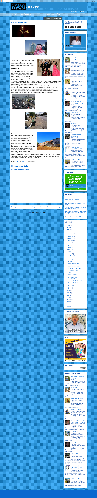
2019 (68, 297)
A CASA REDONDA (73, 275)
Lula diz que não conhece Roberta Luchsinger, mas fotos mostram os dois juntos (75, 203)
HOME (14, 14)
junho (70, 247)
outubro (70, 238)
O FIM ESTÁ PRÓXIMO (77, 80)
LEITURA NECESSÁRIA (52, 14)
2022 (68, 290)
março (70, 254)
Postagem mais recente (18, 207)
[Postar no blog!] (30, 161)
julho (69, 245)
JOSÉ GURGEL (26, 14)
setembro (70, 240)
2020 (68, 295)
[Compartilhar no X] (31, 161)
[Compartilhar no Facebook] (32, 161)
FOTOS (38, 14)
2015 (68, 306)
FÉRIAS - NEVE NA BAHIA (75, 280)
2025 (68, 227)
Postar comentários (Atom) (38, 212)
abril (69, 251)
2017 (68, 301)
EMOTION (73, 124)
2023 (68, 232)
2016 (68, 304)
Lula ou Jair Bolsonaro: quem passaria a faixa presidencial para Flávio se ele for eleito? (75, 213)
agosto (70, 242)
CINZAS (70, 272)
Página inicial (36, 207)
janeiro (70, 288)
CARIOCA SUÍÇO (75, 159)
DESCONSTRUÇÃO (73, 270)
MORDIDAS (71, 261)
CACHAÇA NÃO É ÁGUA (74, 268)
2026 (68, 225)
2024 (68, 229)
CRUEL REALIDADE (73, 263)
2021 (68, 293)
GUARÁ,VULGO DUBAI (74, 283)
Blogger (67, 495)
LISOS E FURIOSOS (73, 266)
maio (69, 249)
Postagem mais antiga (54, 207)
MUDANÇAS (71, 255)
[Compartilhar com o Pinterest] (34, 161)
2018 (68, 299)
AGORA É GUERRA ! (76, 91)
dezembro (71, 234)
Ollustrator (54, 495)
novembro (71, 236)
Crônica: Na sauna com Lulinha (73, 216)
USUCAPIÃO (74, 113)
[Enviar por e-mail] (28, 161)
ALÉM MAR (74, 69)
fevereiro (70, 285)
